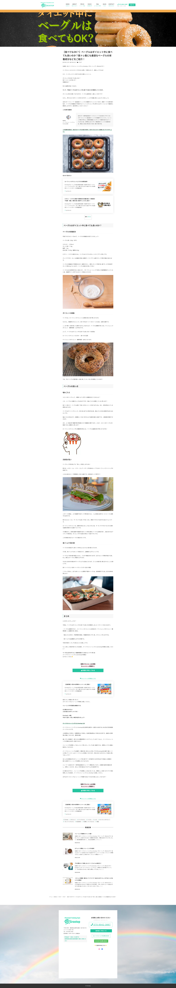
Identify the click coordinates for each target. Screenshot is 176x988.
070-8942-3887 (123, 4)
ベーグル (89, 819)
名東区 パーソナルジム (89, 821)
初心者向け (78, 821)
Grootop (66, 819)
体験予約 (132, 5)
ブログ (80, 62)
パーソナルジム (81, 819)
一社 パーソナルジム (69, 821)
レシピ (95, 819)
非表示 (89, 216)
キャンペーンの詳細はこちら (88, 678)
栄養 (98, 821)
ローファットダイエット (104, 819)
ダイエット (73, 819)
